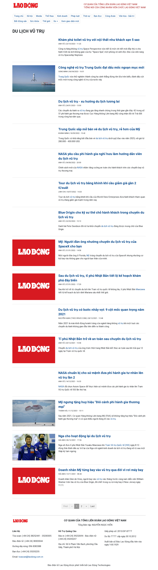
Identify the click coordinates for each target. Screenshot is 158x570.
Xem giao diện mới (70, 21)
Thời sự (86, 16)
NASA (80, 167)
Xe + (56, 21)
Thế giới (46, 21)
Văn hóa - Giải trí (126, 16)
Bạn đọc (98, 16)
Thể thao (49, 16)
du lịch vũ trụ (102, 138)
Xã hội (30, 16)
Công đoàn (110, 16)
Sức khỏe (34, 21)
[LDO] (33, 79)
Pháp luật (75, 16)
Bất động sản (20, 21)
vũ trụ (80, 49)
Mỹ (87, 255)
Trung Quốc (63, 76)
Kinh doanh (62, 16)
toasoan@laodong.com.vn (30, 556)
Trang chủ (18, 16)
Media (39, 16)
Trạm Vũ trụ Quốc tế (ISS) (117, 445)
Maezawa (140, 289)
